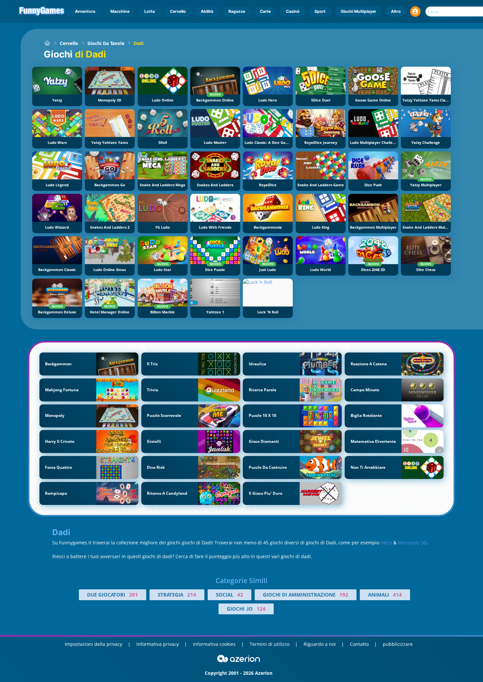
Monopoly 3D (412, 542)
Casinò (293, 11)
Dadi (138, 43)
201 (133, 594)
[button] (415, 11)
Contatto (359, 644)
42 (240, 594)
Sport (320, 11)
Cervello (178, 11)
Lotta (149, 11)
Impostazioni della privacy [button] (93, 644)
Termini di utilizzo (269, 644)
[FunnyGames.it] (47, 43)
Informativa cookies (214, 644)
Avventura (85, 11)
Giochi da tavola (105, 43)
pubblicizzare (398, 644)
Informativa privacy (157, 644)
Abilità (207, 11)
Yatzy (386, 542)
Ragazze (236, 11)
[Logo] (41, 11)
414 (397, 594)
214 (191, 594)
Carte (265, 11)
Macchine (119, 11)
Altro (396, 11)
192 (343, 594)
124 (261, 608)
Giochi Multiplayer (358, 11)
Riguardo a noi (320, 644)
